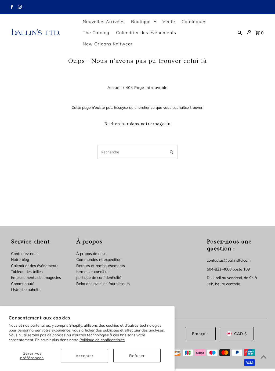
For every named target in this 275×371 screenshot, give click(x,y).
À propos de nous (91, 253)
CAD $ (240, 333)
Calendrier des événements (34, 265)
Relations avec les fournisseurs (103, 283)
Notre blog (20, 259)
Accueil (114, 87)
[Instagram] (19, 7)
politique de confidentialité (98, 277)
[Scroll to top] (264, 357)
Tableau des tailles (27, 271)
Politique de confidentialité (102, 339)
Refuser (137, 355)
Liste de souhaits (25, 289)
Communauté (22, 283)
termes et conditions (93, 271)
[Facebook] (11, 7)
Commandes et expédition (98, 259)
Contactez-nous (24, 253)
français (200, 333)
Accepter (84, 355)
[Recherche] (239, 32)
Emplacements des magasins (36, 277)
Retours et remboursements (100, 265)
